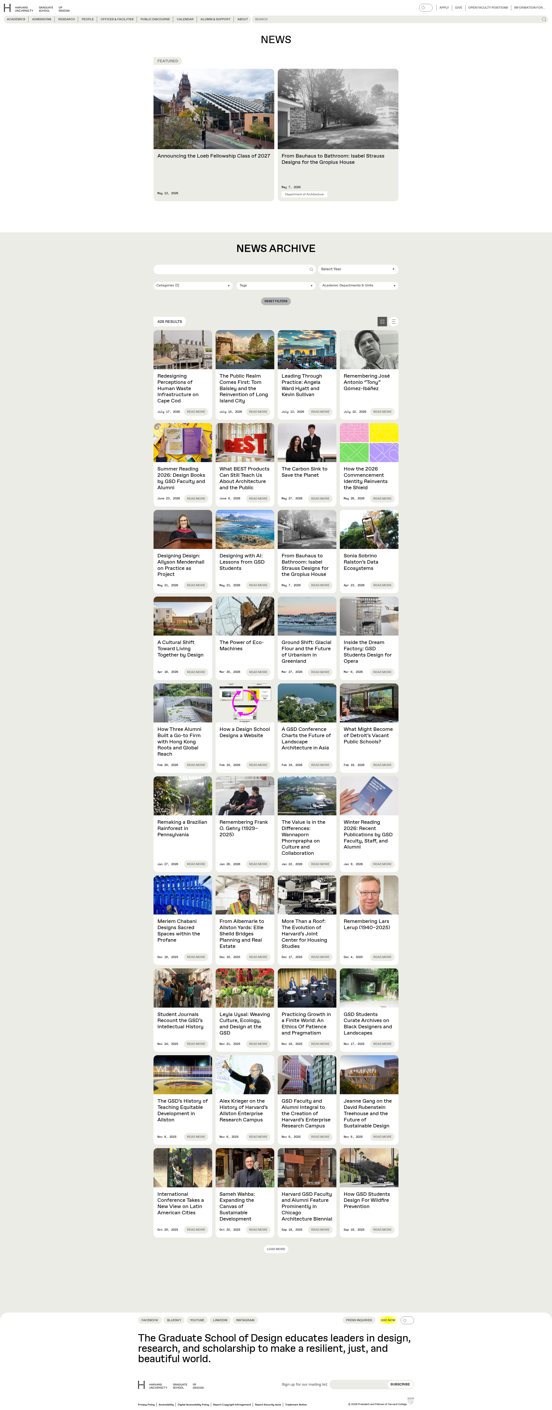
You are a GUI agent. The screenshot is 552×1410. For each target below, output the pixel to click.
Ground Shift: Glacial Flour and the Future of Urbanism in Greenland (306, 651)
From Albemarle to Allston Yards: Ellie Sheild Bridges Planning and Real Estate (242, 934)
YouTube (197, 1320)
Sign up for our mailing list (305, 1384)
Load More (276, 1249)
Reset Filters (276, 301)
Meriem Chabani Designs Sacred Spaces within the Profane (178, 930)
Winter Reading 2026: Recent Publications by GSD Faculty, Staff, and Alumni (368, 834)
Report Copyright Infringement (232, 1405)
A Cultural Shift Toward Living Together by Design (180, 648)
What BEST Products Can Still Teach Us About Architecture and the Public (245, 478)
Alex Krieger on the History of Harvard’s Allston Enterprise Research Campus (244, 1110)
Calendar (185, 19)
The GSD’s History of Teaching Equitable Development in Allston (182, 1110)
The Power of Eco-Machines (242, 645)
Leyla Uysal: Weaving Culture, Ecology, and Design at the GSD (245, 1023)
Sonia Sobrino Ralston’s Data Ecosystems (361, 562)
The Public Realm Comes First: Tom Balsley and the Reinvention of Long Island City (244, 388)
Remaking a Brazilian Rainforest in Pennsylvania (182, 828)
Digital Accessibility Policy (193, 1405)
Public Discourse (155, 19)
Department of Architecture (304, 194)
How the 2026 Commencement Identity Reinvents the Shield (366, 478)
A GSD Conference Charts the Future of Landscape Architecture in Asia (306, 738)
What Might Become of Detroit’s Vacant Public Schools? (368, 735)
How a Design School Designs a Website (245, 732)
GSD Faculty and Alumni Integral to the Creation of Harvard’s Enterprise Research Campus (306, 1113)
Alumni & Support (216, 19)
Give (458, 8)
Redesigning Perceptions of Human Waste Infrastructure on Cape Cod (178, 388)
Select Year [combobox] (331, 269)
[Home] (171, 1385)
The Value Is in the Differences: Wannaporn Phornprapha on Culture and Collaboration (303, 838)
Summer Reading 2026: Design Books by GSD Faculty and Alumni (181, 478)
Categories (168, 285)
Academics (16, 19)
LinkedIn (220, 1320)
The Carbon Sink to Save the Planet (305, 472)
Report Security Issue (268, 1405)
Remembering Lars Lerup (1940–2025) (367, 924)
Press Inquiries (359, 1320)
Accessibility (166, 1405)
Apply (444, 8)
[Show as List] (393, 321)
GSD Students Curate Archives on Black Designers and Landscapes (368, 1023)
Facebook (149, 1320)
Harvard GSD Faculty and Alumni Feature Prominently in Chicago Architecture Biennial (307, 1206)
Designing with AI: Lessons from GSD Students (242, 562)
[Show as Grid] (382, 321)
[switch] (426, 8)
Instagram (245, 1320)
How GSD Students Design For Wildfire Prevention (367, 1200)
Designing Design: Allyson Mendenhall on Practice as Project (180, 565)
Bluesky (174, 1320)
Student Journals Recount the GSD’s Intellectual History (180, 1020)
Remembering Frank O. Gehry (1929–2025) (244, 828)
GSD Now (388, 1320)
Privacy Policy (146, 1405)
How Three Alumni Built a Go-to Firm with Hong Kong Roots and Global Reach (179, 742)
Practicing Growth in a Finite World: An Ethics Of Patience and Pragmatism (306, 1023)
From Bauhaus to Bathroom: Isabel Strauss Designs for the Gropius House (333, 159)
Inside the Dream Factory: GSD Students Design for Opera (368, 651)
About (242, 19)
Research (66, 19)
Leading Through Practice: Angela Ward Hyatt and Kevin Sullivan (302, 385)
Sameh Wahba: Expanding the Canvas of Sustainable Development (237, 1206)
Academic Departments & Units (347, 285)
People (88, 19)
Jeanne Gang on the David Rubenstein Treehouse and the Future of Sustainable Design (368, 1113)
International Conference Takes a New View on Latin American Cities (180, 1203)
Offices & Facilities (117, 19)
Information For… (529, 8)
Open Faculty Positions (488, 8)
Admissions (41, 19)
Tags (243, 285)
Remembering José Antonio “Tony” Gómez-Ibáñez (367, 382)
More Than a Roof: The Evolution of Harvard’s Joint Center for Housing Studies (304, 934)
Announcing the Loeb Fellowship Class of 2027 (213, 156)
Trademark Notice (296, 1405)
